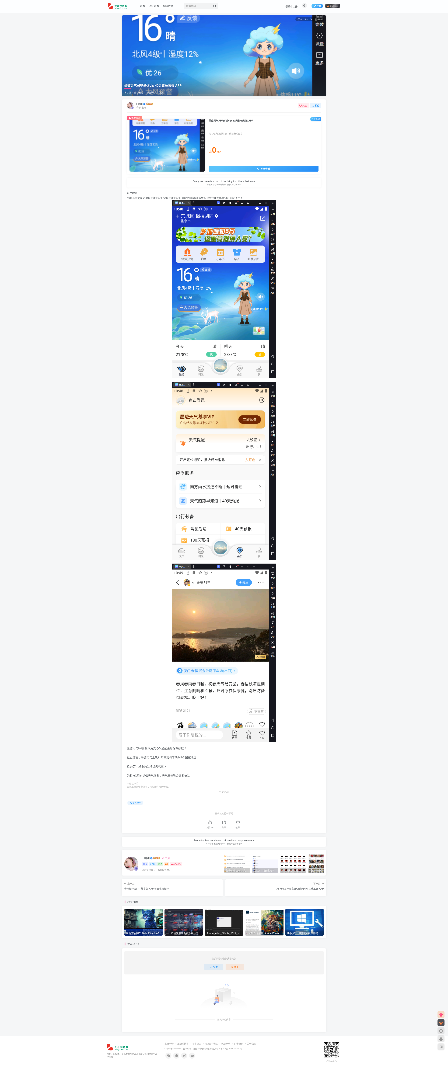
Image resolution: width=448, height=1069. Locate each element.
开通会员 (334, 5)
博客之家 (196, 1043)
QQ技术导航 (211, 1043)
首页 (142, 6)
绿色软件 (151, 92)
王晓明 (139, 104)
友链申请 (169, 1043)
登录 (288, 6)
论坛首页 (154, 6)
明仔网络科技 (201, 1048)
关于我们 (251, 1043)
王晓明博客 (183, 1043)
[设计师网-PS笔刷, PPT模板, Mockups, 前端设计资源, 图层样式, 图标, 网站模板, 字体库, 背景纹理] (118, 1046)
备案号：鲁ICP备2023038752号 (227, 1048)
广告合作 (238, 1043)
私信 (317, 105)
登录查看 (265, 168)
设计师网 (187, 1048)
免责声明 (225, 1043)
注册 (295, 6)
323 (154, 864)
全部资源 (168, 6)
